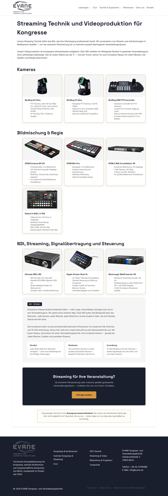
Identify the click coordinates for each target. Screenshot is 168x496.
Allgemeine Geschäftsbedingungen (129, 488)
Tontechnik (95, 465)
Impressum (92, 488)
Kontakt (150, 7)
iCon (95, 7)
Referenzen (128, 7)
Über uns (140, 7)
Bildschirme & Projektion (101, 460)
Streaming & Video (98, 456)
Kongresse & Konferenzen (65, 451)
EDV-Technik (95, 451)
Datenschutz (105, 488)
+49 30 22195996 (138, 467)
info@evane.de (136, 470)
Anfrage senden (84, 395)
